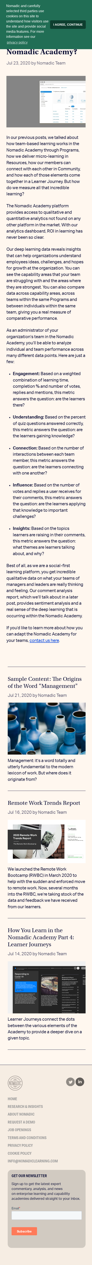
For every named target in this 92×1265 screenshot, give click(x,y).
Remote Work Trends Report (44, 802)
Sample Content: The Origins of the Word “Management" (45, 682)
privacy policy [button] (17, 42)
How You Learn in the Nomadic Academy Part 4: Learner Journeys (41, 937)
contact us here (44, 640)
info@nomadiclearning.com (33, 1161)
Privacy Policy (20, 1145)
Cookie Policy (19, 1153)
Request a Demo (21, 1122)
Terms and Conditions (27, 1137)
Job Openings (19, 1129)
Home (12, 1098)
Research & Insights (25, 1106)
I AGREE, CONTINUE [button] (68, 24)
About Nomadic (21, 1114)
